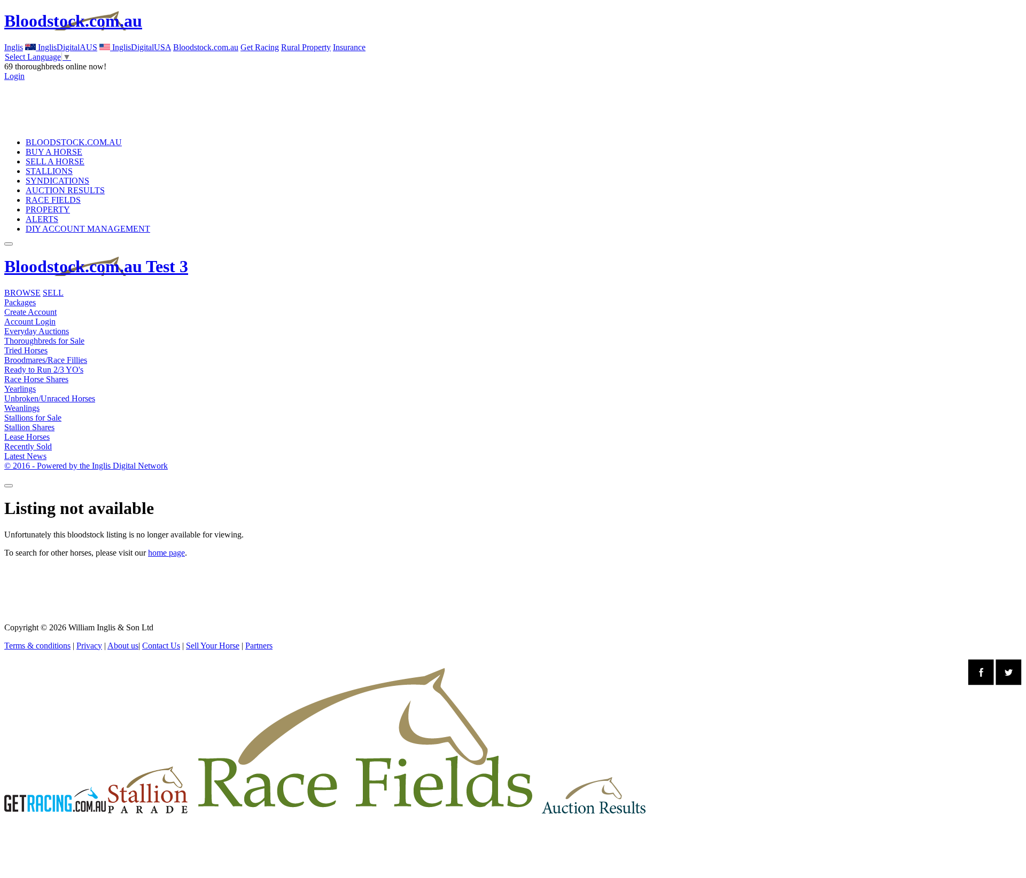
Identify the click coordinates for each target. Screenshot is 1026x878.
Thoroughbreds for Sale (44, 340)
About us (122, 645)
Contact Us (161, 645)
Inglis (13, 47)
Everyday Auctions (36, 331)
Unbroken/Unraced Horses (49, 398)
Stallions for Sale (32, 417)
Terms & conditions (37, 645)
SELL (53, 292)
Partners (259, 645)
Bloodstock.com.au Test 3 (96, 266)
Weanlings (22, 408)
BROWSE (22, 292)
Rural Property (306, 47)
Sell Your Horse (212, 645)
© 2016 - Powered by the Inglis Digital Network (86, 465)
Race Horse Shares (36, 379)
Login (14, 76)
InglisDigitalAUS (66, 47)
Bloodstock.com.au (73, 20)
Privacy (89, 645)
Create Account (30, 312)
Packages (20, 302)
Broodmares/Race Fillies (45, 360)
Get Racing (259, 47)
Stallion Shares (29, 427)
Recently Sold (28, 446)
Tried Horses (26, 350)
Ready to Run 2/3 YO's (43, 369)
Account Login (30, 321)
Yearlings (20, 388)
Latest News (25, 456)
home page (166, 552)
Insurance (349, 47)
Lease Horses (27, 436)
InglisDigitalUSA (140, 47)
